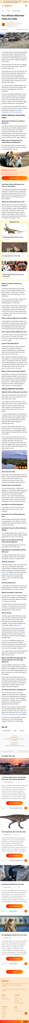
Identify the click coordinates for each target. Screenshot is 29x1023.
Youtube (4, 1016)
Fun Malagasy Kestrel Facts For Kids (14, 935)
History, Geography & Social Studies (10, 273)
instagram (4, 1012)
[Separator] (26, 1013)
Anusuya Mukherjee (8, 782)
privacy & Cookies (18, 1010)
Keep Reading (15, 803)
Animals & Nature (6, 254)
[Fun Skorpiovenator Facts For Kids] (14, 821)
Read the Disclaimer (7, 751)
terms (15, 1008)
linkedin (4, 1014)
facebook (4, 1008)
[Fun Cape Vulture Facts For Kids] (14, 247)
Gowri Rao (16, 26)
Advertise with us (6, 999)
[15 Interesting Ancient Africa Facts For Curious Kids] (14, 268)
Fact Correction (24, 751)
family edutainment (18, 1003)
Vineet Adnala (16, 22)
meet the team (18, 999)
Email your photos (14, 178)
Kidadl (3, 11)
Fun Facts (8, 10)
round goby (5, 574)
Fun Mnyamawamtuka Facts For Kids (12, 237)
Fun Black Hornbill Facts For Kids (13, 884)
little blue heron (17, 112)
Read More (25, 1)
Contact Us (4, 997)
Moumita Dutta (7, 834)
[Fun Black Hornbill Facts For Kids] (14, 873)
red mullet (17, 574)
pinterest (4, 1010)
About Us (16, 997)
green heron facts (17, 714)
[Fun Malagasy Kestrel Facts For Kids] (14, 923)
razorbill (18, 625)
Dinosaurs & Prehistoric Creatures (10, 235)
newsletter (17, 1001)
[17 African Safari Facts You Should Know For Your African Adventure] (14, 766)
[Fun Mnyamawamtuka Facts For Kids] (14, 231)
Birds (15, 730)
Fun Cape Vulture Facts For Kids (11, 256)
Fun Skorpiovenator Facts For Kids (13, 832)
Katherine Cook (14, 25)
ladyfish (11, 574)
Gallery (5, 47)
